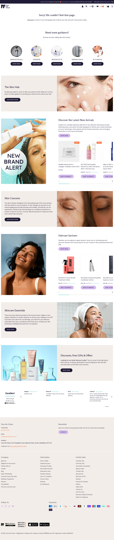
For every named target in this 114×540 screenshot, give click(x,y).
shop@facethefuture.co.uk (8, 436)
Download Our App (45, 2)
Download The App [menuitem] (45, 466)
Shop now (16, 64)
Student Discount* (83, 2)
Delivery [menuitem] (78, 479)
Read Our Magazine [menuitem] (82, 497)
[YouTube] (13, 506)
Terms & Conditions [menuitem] (46, 476)
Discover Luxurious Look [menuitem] (8, 487)
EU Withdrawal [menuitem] (44, 484)
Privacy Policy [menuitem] (44, 479)
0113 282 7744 (5, 430)
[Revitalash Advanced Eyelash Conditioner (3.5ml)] (91, 264)
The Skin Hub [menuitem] (80, 471)
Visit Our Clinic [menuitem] (80, 492)
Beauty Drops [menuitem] (80, 468)
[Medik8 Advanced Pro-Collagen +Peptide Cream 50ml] (69, 151)
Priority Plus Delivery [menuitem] (82, 481)
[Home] (2, 524)
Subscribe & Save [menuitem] (45, 471)
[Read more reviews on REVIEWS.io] (10, 403)
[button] (21, 397)
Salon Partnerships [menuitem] (6, 474)
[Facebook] (2, 506)
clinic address (14, 446)
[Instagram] (6, 506)
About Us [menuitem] (3, 461)
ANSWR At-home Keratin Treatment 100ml (66, 279)
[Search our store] (86, 6)
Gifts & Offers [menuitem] (44, 461)
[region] (66, 396)
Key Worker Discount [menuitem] (46, 468)
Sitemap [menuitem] (42, 481)
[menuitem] (2, 506)
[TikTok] (9, 506)
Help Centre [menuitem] (79, 487)
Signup (63, 432)
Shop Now (64, 135)
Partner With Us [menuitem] (5, 466)
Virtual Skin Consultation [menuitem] (83, 466)
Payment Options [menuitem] (45, 474)
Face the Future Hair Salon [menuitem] (9, 476)
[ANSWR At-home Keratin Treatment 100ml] (69, 264)
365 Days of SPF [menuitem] (81, 476)
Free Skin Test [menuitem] (80, 461)
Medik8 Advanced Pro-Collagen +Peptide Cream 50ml (68, 165)
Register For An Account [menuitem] (8, 463)
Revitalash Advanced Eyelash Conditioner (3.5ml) (91, 279)
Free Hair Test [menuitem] (80, 463)
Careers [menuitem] (3, 468)
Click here (30, 20)
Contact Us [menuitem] (79, 489)
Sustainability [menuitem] (5, 484)
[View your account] (82, 6)
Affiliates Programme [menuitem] (7, 479)
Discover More (12, 99)
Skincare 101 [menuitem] (79, 474)
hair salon (23, 446)
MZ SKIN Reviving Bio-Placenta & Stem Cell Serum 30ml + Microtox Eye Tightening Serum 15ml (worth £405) (91, 167)
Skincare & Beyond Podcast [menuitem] (84, 494)
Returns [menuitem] (78, 484)
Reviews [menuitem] (3, 481)
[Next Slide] (111, 181)
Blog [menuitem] (2, 471)
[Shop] (112, 6)
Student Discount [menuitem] (45, 463)
